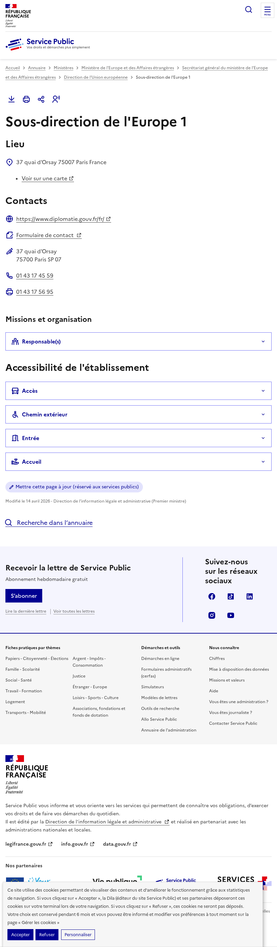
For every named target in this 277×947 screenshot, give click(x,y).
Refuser (47, 934)
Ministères (63, 68)
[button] (56, 99)
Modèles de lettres (159, 698)
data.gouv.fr (117, 844)
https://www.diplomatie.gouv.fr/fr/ (60, 219)
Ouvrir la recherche (248, 9)
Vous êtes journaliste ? (230, 713)
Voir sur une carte (44, 178)
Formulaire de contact (45, 235)
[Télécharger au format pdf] (11, 99)
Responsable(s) (41, 341)
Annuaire (37, 68)
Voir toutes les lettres (74, 611)
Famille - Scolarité (22, 669)
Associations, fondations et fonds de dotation (99, 712)
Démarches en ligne (160, 659)
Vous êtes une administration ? (238, 702)
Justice (79, 676)
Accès (29, 391)
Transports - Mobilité (25, 713)
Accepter (20, 934)
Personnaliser (78, 934)
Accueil (12, 68)
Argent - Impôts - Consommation (89, 662)
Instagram (212, 615)
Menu (267, 15)
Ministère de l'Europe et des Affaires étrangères (127, 68)
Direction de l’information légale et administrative (104, 821)
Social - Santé (18, 680)
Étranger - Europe (90, 687)
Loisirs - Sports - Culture (96, 698)
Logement (15, 702)
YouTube (230, 615)
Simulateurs (152, 687)
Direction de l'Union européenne (96, 77)
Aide (213, 691)
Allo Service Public (159, 719)
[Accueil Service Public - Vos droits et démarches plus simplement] (49, 51)
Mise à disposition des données (239, 669)
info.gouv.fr (74, 844)
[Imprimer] (26, 99)
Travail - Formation (23, 691)
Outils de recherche (160, 709)
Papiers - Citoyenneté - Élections (36, 659)
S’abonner (24, 596)
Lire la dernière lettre (25, 611)
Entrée (30, 438)
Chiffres (217, 659)
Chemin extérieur (45, 414)
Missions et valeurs (227, 680)
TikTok (230, 596)
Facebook (212, 596)
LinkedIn (249, 596)
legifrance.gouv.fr (25, 844)
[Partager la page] (41, 99)
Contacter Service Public (233, 723)
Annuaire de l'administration (168, 730)
